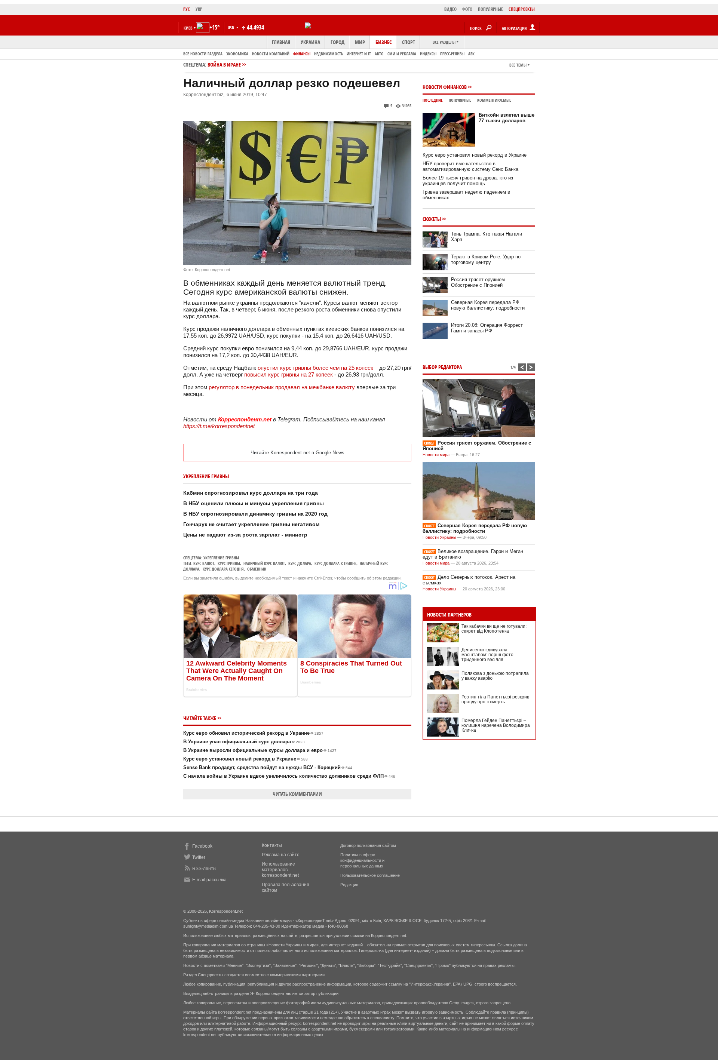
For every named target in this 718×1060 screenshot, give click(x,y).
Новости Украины (439, 537)
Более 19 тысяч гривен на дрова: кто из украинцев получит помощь (468, 180)
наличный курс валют (264, 563)
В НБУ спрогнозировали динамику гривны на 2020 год (255, 514)
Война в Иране (224, 64)
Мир (360, 42)
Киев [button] (188, 28)
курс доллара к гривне (335, 563)
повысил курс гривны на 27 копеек (288, 374)
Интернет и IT (359, 53)
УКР (199, 9)
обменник (256, 569)
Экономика (237, 53)
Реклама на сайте (281, 854)
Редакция (349, 884)
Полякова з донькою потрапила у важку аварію (495, 676)
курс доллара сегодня (223, 569)
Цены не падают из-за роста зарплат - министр (245, 535)
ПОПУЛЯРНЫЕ (490, 9)
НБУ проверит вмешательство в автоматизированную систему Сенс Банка (470, 166)
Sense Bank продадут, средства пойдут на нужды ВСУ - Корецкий (267, 767)
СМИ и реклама (401, 53)
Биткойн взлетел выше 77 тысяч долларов (506, 117)
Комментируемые (494, 100)
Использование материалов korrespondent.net (280, 869)
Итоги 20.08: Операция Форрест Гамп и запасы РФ (487, 328)
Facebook (202, 846)
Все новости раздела (203, 53)
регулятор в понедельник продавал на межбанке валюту (282, 387)
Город (337, 42)
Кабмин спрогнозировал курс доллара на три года (250, 493)
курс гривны (229, 563)
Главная (281, 42)
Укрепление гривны (221, 557)
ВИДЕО (450, 9)
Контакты (272, 845)
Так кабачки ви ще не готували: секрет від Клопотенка (494, 629)
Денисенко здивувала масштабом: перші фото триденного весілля (487, 654)
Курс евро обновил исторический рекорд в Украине (253, 733)
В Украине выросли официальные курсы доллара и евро (260, 750)
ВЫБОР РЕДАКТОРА (442, 367)
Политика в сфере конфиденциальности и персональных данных (362, 860)
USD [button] (231, 27)
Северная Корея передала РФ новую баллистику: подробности (488, 305)
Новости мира (436, 454)
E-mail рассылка (209, 879)
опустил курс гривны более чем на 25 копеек (315, 368)
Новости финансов (445, 86)
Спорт (408, 42)
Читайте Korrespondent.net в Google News (297, 452)
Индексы (428, 53)
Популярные (460, 100)
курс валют (203, 563)
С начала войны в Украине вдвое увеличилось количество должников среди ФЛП (289, 776)
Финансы (301, 53)
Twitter (198, 857)
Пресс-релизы (452, 53)
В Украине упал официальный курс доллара (244, 741)
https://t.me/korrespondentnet (219, 426)
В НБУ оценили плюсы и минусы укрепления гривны (253, 503)
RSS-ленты (204, 868)
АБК (471, 53)
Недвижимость (328, 53)
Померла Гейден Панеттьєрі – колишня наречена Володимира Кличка (495, 725)
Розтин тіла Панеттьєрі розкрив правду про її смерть (495, 699)
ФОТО (467, 9)
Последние (433, 100)
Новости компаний (270, 53)
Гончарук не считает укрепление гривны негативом (251, 524)
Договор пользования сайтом (368, 845)
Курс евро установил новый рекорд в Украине (245, 759)
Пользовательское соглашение (370, 875)
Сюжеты (432, 218)
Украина (310, 42)
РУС (186, 9)
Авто (379, 53)
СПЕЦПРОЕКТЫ (522, 9)
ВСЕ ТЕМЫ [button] (518, 65)
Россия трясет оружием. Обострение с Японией (478, 282)
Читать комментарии (297, 794)
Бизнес (383, 42)
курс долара (299, 563)
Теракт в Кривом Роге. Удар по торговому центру (486, 259)
